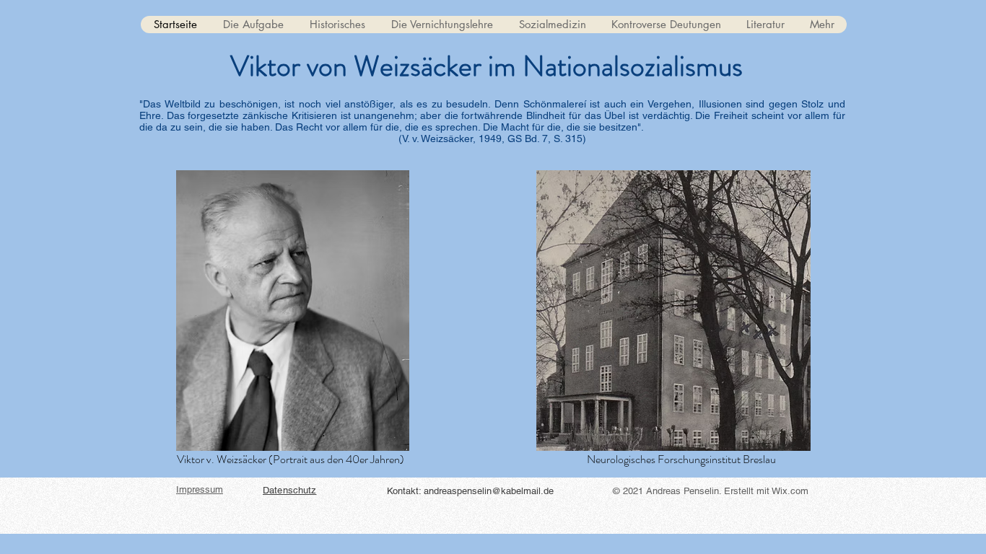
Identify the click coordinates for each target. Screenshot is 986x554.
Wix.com (790, 490)
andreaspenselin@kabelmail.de (489, 490)
